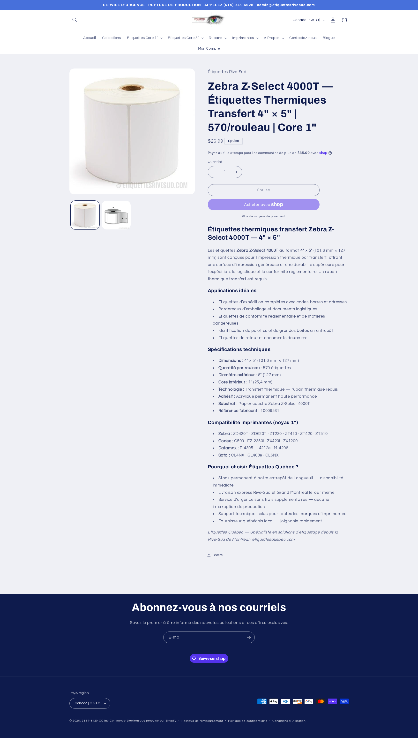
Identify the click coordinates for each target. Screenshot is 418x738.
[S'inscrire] (248, 637)
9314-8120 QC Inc (95, 720)
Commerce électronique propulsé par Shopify (143, 720)
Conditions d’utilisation (289, 721)
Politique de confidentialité (248, 721)
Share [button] (218, 555)
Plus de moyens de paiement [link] (263, 216)
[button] (75, 19)
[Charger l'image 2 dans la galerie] (116, 215)
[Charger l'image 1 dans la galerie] (85, 215)
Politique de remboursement (202, 721)
